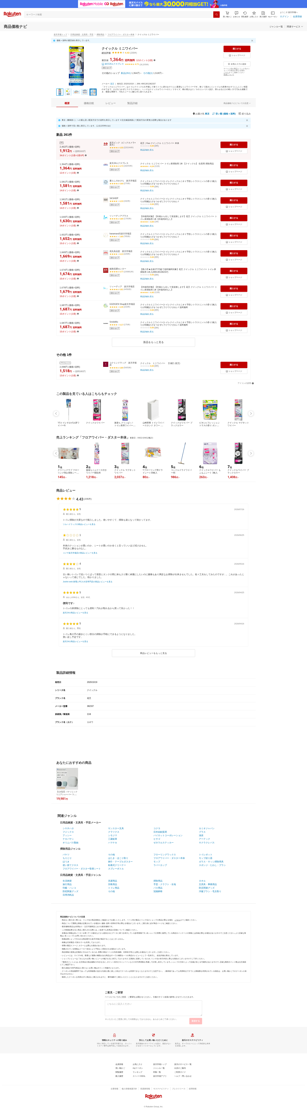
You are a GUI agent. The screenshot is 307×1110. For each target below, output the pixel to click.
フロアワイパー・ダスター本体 (120, 34)
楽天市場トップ (60, 34)
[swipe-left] (56, 413)
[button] (236, 14)
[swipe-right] (250, 413)
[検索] (216, 14)
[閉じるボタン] (252, 40)
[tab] (67, 103)
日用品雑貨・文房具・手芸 (81, 34)
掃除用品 (100, 34)
